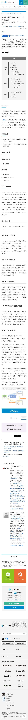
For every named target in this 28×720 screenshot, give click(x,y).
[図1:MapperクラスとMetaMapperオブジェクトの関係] (14, 398)
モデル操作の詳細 (17, 92)
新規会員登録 (14, 604)
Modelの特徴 (16, 72)
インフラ (25, 6)
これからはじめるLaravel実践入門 (17, 499)
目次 (14, 58)
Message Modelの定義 (18, 83)
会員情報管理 (9, 696)
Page (5, 83)
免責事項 (8, 698)
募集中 (12, 531)
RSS (19, 535)
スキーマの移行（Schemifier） (16, 86)
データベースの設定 (17, 81)
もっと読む (6, 456)
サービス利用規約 (10, 703)
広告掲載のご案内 (21, 643)
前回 (4, 120)
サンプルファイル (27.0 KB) (17, 35)
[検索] (3, 6)
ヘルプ (7, 692)
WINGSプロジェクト (18, 483)
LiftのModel (14, 69)
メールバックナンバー (14, 600)
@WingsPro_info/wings (15, 538)
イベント (4, 656)
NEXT (23, 418)
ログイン (15, 607)
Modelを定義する (16, 79)
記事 (13, 535)
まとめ (13, 94)
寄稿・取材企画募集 (8, 643)
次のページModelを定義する (14, 411)
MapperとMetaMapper (18, 74)
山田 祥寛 (4, 26)
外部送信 (8, 708)
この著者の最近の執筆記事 (16, 509)
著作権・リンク (9, 694)
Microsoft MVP (13, 478)
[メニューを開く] (2, 2)
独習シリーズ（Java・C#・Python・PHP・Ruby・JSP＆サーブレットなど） (17, 487)
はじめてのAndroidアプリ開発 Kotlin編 (17, 500)
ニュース (4, 649)
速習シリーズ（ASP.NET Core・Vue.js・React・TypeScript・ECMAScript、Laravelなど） (17, 493)
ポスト (5, 52)
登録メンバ (20, 528)
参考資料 (14, 97)
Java (3, 31)
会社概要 (8, 700)
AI (6, 6)
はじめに (14, 63)
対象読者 (14, 65)
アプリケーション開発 (15, 6)
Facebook (19, 540)
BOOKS (18, 656)
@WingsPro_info (14, 536)
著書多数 (15, 503)
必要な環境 (14, 67)
